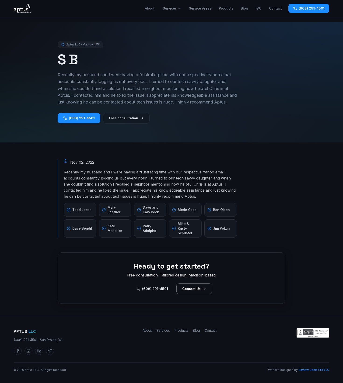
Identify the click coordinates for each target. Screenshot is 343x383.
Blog (244, 8)
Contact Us (191, 289)
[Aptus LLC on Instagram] (28, 351)
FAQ (259, 8)
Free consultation (123, 118)
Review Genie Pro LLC (313, 370)
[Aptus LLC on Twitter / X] (50, 351)
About (149, 8)
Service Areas (200, 8)
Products (226, 8)
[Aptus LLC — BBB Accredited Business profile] (313, 333)
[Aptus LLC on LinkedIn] (39, 351)
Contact (275, 8)
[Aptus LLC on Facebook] (18, 351)
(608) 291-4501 (312, 8)
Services (170, 8)
